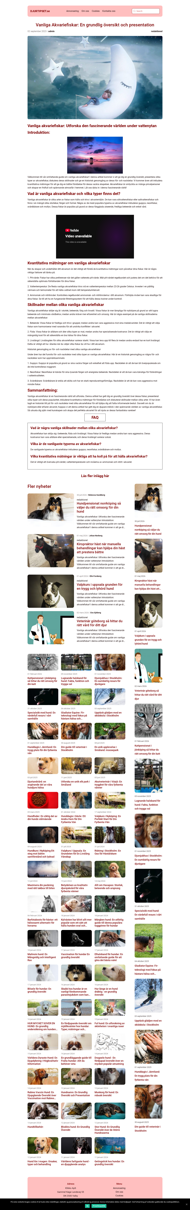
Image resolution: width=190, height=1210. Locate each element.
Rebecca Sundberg (96, 495)
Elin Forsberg (95, 576)
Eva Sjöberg (95, 613)
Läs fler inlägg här (95, 476)
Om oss (85, 11)
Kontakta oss (108, 11)
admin (51, 31)
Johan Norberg (95, 536)
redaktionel (156, 31)
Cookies (96, 11)
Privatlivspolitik (99, 1206)
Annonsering (72, 11)
